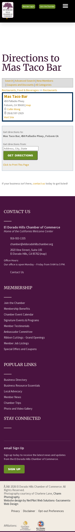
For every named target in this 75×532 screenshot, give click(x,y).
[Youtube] (13, 434)
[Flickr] (27, 434)
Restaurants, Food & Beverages (20, 90)
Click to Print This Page (16, 164)
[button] (65, 6)
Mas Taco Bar (16, 96)
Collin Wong (13, 109)
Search (9, 80)
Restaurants (50, 90)
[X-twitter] (20, 434)
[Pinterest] (41, 434)
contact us (39, 183)
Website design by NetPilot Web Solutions (29, 500)
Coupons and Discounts (20, 84)
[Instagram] (34, 434)
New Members (45, 80)
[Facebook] (6, 434)
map (28, 105)
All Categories (43, 84)
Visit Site (9, 117)
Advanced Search (25, 80)
